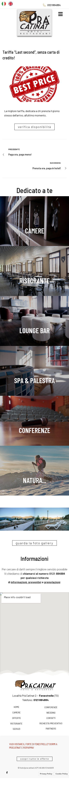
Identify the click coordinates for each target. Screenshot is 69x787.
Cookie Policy (61, 770)
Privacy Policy (46, 770)
